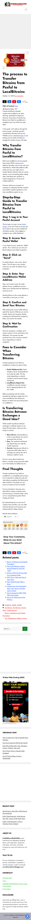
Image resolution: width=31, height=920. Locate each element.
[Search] (24, 629)
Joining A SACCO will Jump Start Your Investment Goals (17, 574)
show (16, 106)
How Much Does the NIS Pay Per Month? (15, 743)
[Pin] (14, 101)
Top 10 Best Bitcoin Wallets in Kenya (16, 618)
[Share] (9, 101)
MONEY (19, 605)
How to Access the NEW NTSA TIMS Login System (16, 594)
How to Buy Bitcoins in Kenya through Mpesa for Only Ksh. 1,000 (16, 568)
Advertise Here (7, 878)
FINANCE (8, 605)
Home (4, 881)
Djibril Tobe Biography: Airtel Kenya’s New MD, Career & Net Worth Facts (14, 817)
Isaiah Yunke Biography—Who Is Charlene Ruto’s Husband (12, 823)
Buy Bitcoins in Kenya (19, 608)
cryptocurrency (19, 163)
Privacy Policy (7, 889)
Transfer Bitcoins (12, 610)
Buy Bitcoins (8, 608)
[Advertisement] (15, 30)
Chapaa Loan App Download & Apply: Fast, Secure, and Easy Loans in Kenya (16, 588)
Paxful (4, 610)
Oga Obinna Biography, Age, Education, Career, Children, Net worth (15, 747)
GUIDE (14, 605)
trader (22, 136)
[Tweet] (4, 101)
